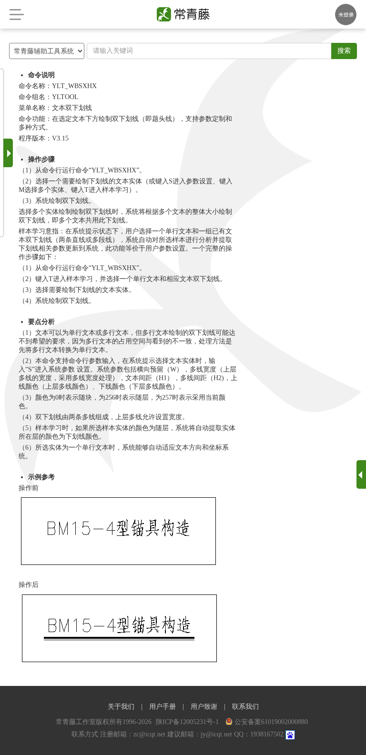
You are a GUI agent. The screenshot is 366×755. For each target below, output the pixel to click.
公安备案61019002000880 (271, 721)
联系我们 (245, 706)
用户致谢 (204, 706)
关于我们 (121, 706)
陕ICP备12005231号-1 (188, 721)
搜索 (344, 50)
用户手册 (162, 706)
